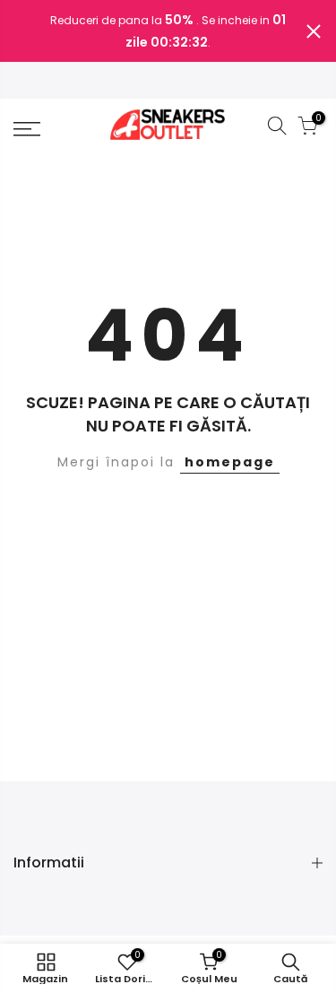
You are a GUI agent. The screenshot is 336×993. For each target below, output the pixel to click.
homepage (230, 462)
